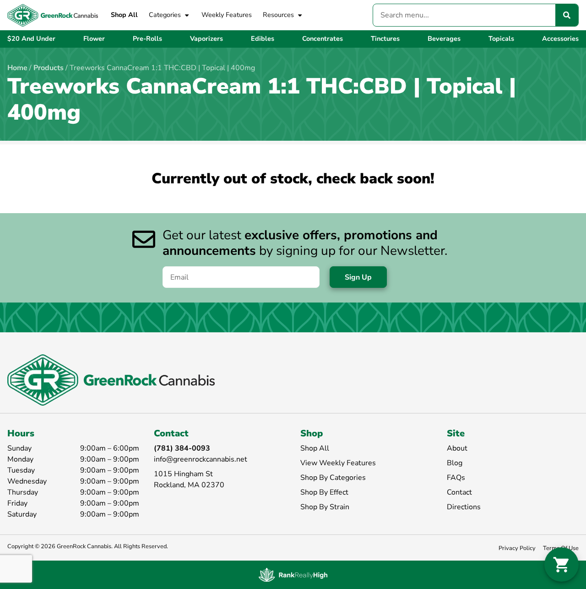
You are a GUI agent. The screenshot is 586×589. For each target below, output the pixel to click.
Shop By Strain (324, 507)
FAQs (456, 478)
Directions (464, 507)
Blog (454, 463)
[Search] (566, 15)
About (457, 448)
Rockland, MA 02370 (189, 485)
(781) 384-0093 (182, 448)
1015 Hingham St (183, 474)
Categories (165, 14)
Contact (459, 492)
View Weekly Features (338, 463)
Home (17, 68)
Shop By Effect (324, 492)
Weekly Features (226, 14)
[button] (561, 564)
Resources (278, 14)
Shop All (124, 14)
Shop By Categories (333, 478)
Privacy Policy (517, 548)
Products (48, 68)
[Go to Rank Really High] (293, 575)
